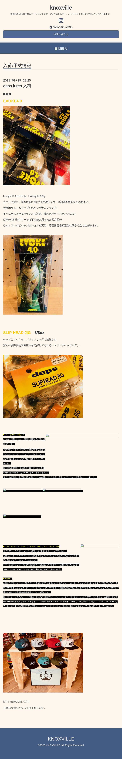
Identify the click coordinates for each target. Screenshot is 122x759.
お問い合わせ (61, 34)
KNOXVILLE (61, 738)
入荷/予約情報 (17, 65)
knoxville (61, 7)
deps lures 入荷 (17, 86)
